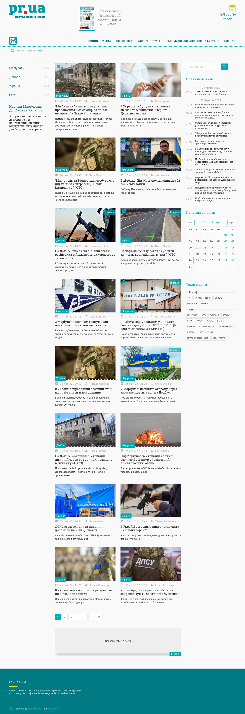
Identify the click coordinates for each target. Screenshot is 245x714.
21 (218, 253)
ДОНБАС (218, 298)
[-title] (85, 80)
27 (211, 260)
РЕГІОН (208, 298)
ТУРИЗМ (199, 321)
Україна (126, 95)
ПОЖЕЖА (210, 321)
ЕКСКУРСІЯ (214, 315)
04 (197, 241)
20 (211, 253)
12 (204, 247)
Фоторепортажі (149, 41)
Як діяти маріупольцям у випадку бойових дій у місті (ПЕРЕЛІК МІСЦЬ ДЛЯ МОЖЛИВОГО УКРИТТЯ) (148, 325)
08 (225, 241)
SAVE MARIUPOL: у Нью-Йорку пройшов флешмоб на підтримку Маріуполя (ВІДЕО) (214, 115)
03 (190, 241)
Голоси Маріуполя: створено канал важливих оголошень (214, 105)
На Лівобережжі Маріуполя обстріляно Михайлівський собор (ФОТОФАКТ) (214, 162)
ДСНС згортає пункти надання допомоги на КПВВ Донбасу (79, 528)
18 (197, 253)
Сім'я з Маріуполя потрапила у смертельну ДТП (212, 199)
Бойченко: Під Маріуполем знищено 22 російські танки (150, 182)
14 (218, 247)
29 (225, 260)
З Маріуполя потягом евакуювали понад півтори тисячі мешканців (81, 323)
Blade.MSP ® (34, 708)
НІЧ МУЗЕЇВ (192, 315)
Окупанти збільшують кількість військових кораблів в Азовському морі (215, 180)
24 (190, 260)
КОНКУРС (191, 326)
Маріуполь (62, 95)
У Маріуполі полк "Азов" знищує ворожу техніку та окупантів (213, 134)
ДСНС (219, 321)
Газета (106, 41)
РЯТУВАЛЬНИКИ (225, 326)
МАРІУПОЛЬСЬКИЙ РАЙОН (198, 338)
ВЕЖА (189, 321)
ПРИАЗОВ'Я (205, 303)
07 (218, 241)
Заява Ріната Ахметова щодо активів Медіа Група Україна (211, 92)
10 (190, 247)
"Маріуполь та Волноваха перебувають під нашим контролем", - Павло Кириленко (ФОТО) (84, 184)
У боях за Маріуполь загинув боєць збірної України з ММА (215, 170)
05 (204, 241)
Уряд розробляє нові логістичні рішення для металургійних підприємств (213, 125)
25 (197, 260)
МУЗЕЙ (203, 315)
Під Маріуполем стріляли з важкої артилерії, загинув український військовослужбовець (146, 459)
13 (211, 247)
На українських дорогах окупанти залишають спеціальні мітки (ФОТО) (148, 252)
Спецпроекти (124, 41)
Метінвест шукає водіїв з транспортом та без (209, 142)
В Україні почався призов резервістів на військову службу (83, 592)
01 (225, 234)
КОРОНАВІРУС (219, 338)
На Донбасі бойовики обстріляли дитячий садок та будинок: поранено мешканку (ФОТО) (83, 459)
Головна (13, 690)
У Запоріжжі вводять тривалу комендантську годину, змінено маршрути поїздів (213, 151)
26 (204, 260)
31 (190, 266)
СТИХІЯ (209, 332)
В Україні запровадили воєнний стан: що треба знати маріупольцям (83, 390)
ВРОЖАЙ (226, 315)
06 (211, 241)
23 (232, 253)
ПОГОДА (190, 332)
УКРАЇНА (198, 298)
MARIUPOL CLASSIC (207, 326)
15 (225, 247)
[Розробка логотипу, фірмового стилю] (118, 641)
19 (204, 253)
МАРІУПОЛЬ (192, 303)
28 (218, 260)
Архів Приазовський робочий (67, 690)
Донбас (60, 240)
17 (190, 253)
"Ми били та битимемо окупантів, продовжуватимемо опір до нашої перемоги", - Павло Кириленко (81, 110)
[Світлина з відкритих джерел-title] (85, 296)
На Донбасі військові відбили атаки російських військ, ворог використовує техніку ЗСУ (85, 254)
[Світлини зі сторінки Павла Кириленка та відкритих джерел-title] (85, 155)
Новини (92, 41)
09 (232, 241)
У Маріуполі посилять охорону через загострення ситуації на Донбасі (148, 390)
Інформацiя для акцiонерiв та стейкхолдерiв (199, 41)
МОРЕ (200, 332)
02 (232, 234)
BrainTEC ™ (53, 708)
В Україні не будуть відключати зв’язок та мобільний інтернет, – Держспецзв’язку (145, 110)
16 (232, 247)
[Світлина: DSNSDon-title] (85, 501)
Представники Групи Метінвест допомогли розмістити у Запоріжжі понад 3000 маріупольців (215, 190)
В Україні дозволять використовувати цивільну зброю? (149, 528)
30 (232, 260)
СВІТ (189, 298)
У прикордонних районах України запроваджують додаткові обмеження (149, 592)
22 (225, 253)
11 (197, 247)
